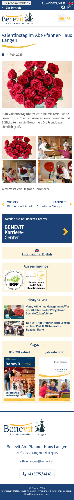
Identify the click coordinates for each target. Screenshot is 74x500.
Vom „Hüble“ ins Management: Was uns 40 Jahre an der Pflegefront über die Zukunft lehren (47, 310)
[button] (62, 18)
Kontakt (30, 490)
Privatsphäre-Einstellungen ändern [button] (54, 490)
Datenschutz (19, 490)
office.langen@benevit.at (37, 461)
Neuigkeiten (37, 299)
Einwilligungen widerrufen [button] (37, 494)
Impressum (6, 490)
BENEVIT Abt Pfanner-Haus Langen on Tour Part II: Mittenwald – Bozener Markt (48, 326)
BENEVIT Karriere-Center (14, 232)
